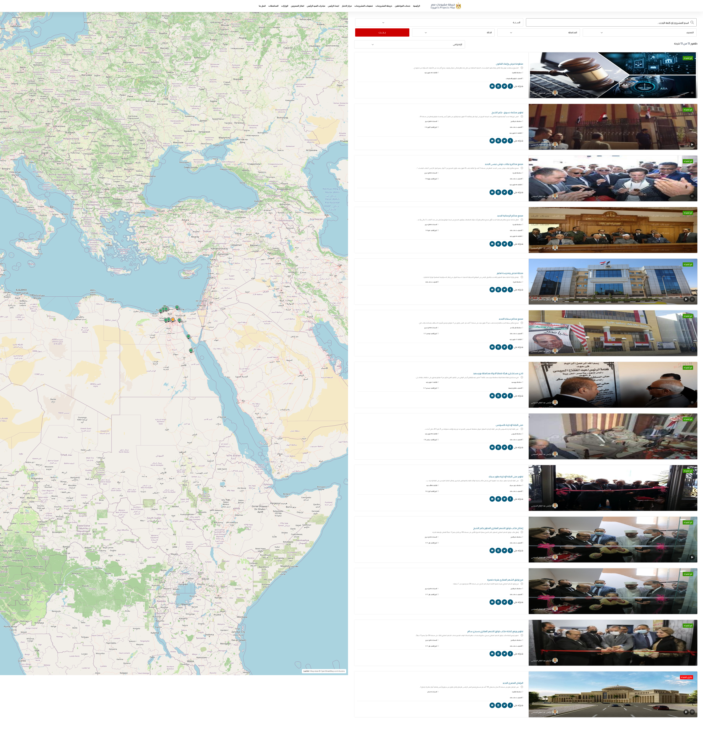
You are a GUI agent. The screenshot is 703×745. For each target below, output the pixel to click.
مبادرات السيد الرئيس (316, 6)
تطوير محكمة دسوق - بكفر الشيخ (507, 112)
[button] (439, 22)
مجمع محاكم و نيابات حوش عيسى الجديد (504, 164)
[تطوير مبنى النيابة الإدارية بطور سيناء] (613, 488)
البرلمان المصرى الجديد (513, 683)
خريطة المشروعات (383, 6)
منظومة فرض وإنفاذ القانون (509, 63)
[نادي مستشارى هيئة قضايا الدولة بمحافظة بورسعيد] (613, 385)
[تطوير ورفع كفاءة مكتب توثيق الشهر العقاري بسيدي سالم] (613, 643)
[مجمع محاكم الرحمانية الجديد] (613, 230)
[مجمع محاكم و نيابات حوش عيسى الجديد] (613, 178)
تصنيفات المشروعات (363, 6)
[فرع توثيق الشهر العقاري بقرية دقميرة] (613, 591)
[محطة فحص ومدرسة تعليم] (613, 281)
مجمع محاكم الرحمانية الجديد (510, 215)
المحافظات (273, 6)
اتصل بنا (262, 6)
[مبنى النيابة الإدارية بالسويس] (613, 436)
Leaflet (306, 671)
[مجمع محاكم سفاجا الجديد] (613, 333)
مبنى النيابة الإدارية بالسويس (509, 425)
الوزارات (284, 6)
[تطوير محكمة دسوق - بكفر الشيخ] (613, 127)
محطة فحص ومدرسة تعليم (510, 273)
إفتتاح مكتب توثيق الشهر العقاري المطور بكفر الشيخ (498, 528)
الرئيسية (416, 6)
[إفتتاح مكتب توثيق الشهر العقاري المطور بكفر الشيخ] (613, 539)
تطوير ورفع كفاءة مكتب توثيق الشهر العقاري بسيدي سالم (495, 631)
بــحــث (382, 32)
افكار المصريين (297, 6)
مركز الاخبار (347, 6)
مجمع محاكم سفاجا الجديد (511, 318)
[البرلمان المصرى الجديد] (613, 694)
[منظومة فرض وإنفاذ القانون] (613, 75)
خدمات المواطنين (402, 6)
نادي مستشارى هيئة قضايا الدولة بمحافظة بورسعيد (498, 373)
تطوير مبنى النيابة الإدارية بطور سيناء (506, 476)
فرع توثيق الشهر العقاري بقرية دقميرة (505, 579)
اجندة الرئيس (333, 6)
